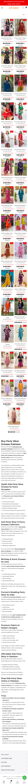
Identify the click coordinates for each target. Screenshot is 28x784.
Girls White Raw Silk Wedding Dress (11, 149)
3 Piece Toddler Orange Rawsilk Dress (11, 233)
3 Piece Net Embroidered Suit (9, 121)
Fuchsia (7, 344)
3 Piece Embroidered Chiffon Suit (10, 289)
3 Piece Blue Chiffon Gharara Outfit (10, 93)
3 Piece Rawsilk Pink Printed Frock (10, 205)
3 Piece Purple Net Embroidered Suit (11, 398)
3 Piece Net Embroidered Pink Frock (11, 370)
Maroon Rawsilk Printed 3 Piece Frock (11, 261)
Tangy (7, 317)
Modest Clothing (11, 776)
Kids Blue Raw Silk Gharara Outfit (10, 38)
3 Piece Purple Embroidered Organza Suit (12, 177)
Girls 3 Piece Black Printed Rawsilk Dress (12, 66)
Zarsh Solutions (17, 778)
